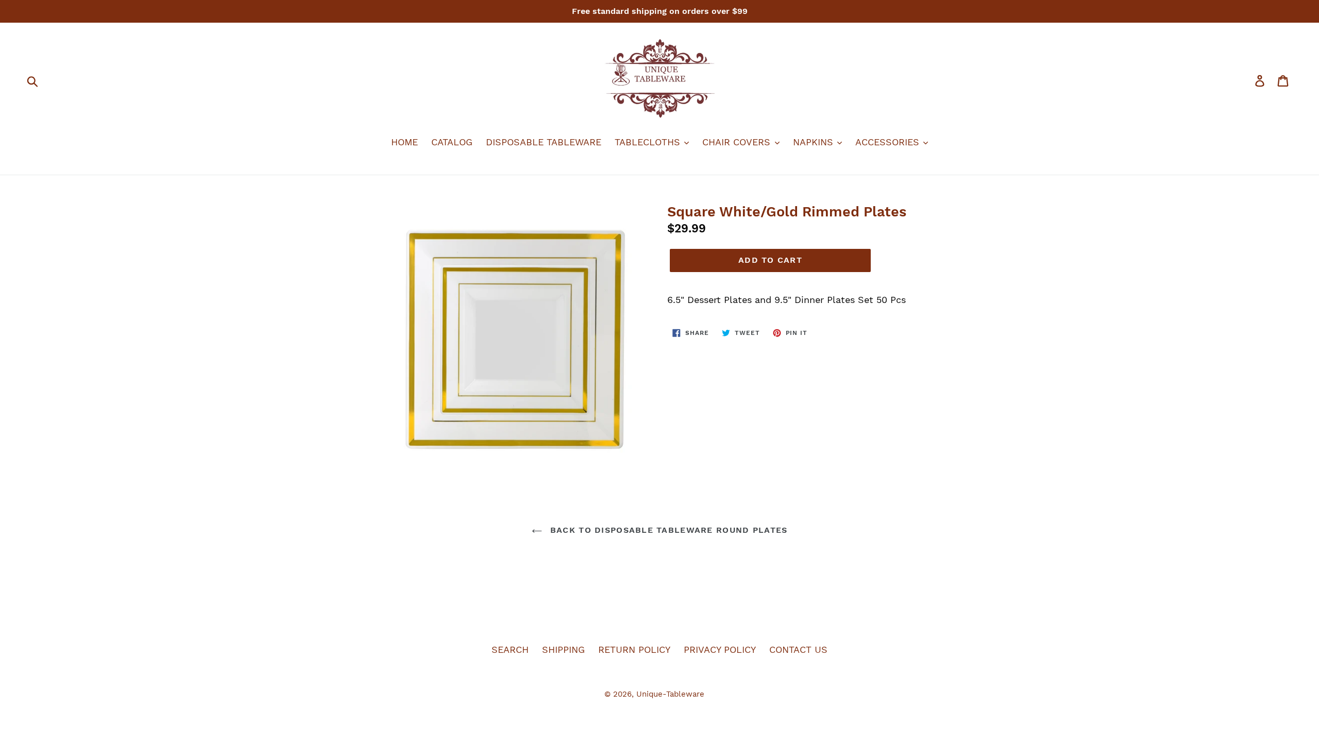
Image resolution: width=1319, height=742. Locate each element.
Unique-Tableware (670, 694)
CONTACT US (798, 649)
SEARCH (510, 649)
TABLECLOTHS (649, 142)
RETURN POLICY (634, 649)
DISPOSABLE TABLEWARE (543, 142)
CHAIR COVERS (737, 142)
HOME (404, 142)
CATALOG (451, 142)
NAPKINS (814, 142)
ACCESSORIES (888, 142)
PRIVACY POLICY (720, 649)
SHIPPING (563, 649)
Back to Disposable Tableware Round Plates (667, 530)
